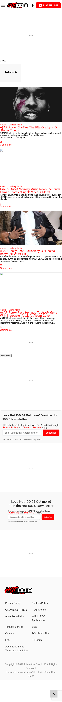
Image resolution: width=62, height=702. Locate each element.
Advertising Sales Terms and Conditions (17, 648)
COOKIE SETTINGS (16, 609)
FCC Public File (40, 633)
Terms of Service (32, 427)
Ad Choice (40, 609)
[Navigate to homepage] (17, 5)
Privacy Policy (10, 427)
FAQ (7, 640)
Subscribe (51, 432)
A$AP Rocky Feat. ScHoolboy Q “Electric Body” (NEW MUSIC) (27, 252)
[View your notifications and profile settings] (33, 5)
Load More (5, 356)
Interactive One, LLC (35, 664)
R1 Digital (37, 640)
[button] (31, 60)
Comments (6, 144)
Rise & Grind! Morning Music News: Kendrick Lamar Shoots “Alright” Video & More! (30, 190)
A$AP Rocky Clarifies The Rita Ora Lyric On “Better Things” (29, 128)
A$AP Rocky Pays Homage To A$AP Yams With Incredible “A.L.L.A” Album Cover (28, 314)
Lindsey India (15, 124)
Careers (9, 633)
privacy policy (35, 439)
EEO (34, 627)
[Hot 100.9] (18, 593)
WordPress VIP (28, 672)
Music (3, 124)
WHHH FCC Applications (38, 618)
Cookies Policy (40, 603)
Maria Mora (14, 309)
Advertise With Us (14, 616)
